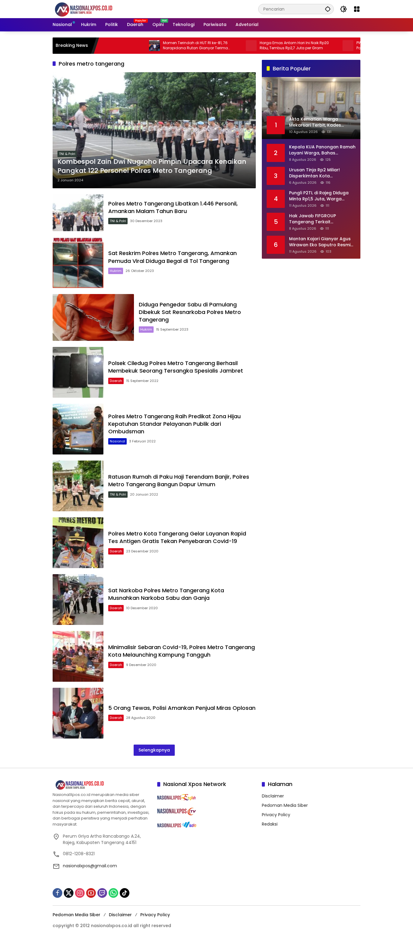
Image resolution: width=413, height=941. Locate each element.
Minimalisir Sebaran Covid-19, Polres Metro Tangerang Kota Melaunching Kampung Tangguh (181, 650)
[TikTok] (124, 893)
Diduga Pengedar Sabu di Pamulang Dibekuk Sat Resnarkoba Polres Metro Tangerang (190, 312)
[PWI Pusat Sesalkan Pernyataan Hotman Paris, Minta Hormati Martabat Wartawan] (321, 45)
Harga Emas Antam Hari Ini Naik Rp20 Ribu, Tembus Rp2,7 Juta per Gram (268, 45)
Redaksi (270, 824)
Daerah (116, 380)
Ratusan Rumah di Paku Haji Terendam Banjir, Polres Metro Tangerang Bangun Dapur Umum (178, 480)
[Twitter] (68, 893)
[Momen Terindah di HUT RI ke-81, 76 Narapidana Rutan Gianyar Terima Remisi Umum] (128, 45)
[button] (328, 9)
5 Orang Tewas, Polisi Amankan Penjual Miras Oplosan (181, 708)
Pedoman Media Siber (285, 805)
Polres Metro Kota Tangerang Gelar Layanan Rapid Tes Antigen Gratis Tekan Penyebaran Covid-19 (177, 537)
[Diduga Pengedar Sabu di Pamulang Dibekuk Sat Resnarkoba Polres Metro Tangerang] (93, 317)
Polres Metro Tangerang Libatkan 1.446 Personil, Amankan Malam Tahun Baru (173, 207)
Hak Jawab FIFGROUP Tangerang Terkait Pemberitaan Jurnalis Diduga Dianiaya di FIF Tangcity (321, 219)
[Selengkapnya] (102, 785)
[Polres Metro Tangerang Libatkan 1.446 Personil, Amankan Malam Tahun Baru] (78, 212)
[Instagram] (80, 893)
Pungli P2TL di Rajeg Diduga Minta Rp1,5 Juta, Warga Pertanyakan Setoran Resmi (319, 196)
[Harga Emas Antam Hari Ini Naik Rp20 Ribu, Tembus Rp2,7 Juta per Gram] (225, 45)
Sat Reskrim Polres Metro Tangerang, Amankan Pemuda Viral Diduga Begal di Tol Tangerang (172, 256)
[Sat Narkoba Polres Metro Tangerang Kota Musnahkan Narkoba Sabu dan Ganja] (78, 599)
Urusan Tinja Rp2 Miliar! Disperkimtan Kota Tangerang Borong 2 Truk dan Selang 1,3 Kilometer (317, 173)
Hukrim (116, 270)
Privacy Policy (276, 815)
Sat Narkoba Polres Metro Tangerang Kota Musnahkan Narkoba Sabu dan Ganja (166, 594)
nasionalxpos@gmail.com (90, 866)
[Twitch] (102, 893)
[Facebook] (57, 893)
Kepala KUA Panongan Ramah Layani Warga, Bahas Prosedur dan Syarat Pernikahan (322, 150)
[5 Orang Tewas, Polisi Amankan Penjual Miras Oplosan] (78, 713)
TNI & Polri (67, 153)
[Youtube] (91, 893)
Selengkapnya (154, 750)
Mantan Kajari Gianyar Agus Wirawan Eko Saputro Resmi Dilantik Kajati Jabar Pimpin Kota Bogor (320, 242)
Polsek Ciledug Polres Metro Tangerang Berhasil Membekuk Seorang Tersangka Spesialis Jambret (175, 366)
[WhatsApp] (113, 893)
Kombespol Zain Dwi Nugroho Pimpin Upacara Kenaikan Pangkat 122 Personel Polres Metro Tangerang (151, 166)
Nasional (117, 441)
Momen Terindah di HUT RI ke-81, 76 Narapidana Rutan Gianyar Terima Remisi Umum (169, 45)
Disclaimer (273, 796)
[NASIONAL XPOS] (91, 9)
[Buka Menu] (356, 9)
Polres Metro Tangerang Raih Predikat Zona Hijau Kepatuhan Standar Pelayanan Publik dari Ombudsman (174, 423)
